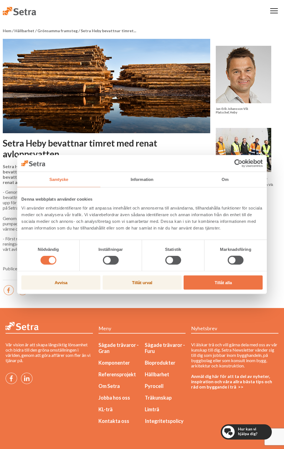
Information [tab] (142, 179)
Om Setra (109, 386)
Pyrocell (154, 386)
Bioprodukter (160, 363)
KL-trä (105, 409)
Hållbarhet (157, 374)
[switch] (111, 260)
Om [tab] (225, 179)
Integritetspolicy (164, 421)
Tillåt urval (142, 282)
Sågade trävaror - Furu (165, 348)
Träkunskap (158, 398)
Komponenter (114, 363)
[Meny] (274, 11)
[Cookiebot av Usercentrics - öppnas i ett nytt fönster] (238, 163)
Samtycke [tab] (59, 179)
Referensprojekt (117, 374)
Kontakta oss (113, 421)
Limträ (152, 409)
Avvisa (61, 282)
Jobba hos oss (114, 398)
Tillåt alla (223, 282)
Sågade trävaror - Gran (118, 348)
